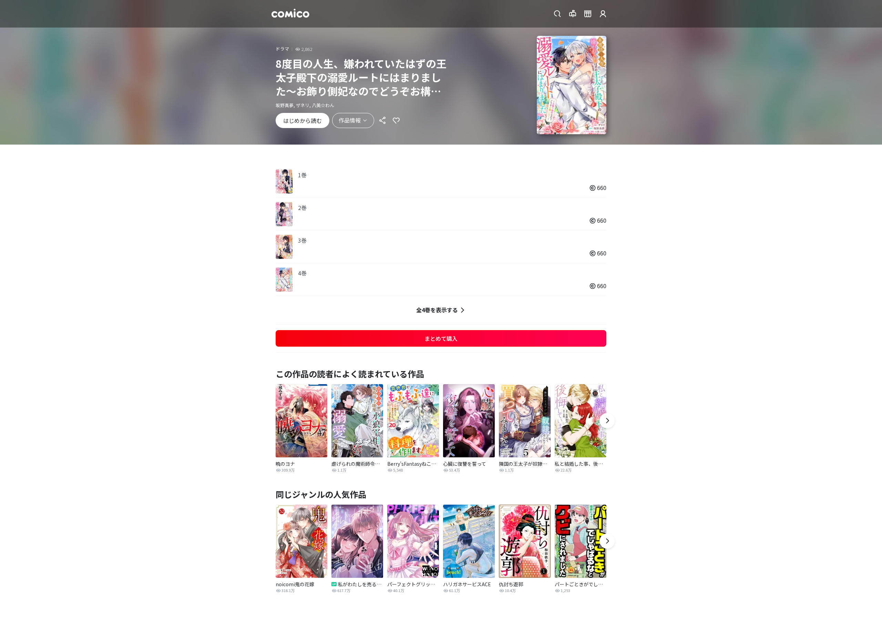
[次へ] (607, 420)
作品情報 (350, 120)
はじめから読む (302, 120)
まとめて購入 (441, 338)
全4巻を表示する (437, 310)
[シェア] (382, 120)
